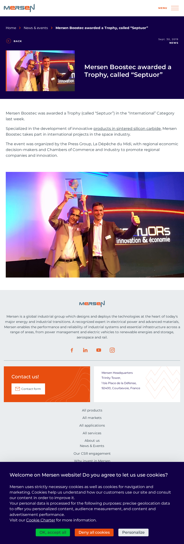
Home (11, 28)
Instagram (112, 350)
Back (18, 41)
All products (92, 410)
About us (92, 440)
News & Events (92, 446)
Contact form (31, 389)
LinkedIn (85, 350)
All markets (92, 418)
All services (92, 433)
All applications (92, 425)
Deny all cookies (94, 532)
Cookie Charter (40, 520)
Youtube (99, 350)
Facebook (72, 350)
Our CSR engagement (92, 453)
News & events (36, 28)
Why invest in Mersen (92, 461)
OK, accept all (53, 532)
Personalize (133, 532)
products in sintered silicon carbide (127, 128)
